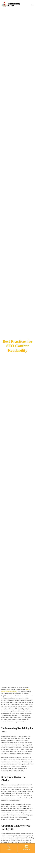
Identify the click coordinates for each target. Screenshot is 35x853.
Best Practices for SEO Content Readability (17, 346)
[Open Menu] (33, 4)
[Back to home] (10, 4)
